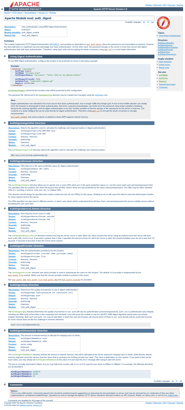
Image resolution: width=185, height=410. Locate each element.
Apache (7, 13)
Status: (8, 30)
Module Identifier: (13, 32)
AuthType (163, 78)
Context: (13, 137)
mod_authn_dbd (50, 280)
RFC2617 (54, 44)
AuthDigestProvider (165, 50)
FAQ (165, 5)
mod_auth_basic (94, 44)
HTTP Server (17, 13)
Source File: (10, 35)
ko (152, 22)
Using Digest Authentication (170, 36)
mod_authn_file (15, 275)
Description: (10, 27)
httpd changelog (165, 62)
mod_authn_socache (71, 280)
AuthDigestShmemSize (167, 54)
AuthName (163, 75)
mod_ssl (108, 49)
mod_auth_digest (19, 117)
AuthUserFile (45, 95)
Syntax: (12, 131)
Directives (158, 5)
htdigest (99, 95)
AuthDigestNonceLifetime (168, 47)
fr (148, 22)
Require (163, 81)
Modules (149, 5)
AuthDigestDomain (165, 45)
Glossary (171, 5)
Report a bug (164, 68)
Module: (12, 145)
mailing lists (173, 395)
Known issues (164, 65)
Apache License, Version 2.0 (30, 405)
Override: (13, 139)
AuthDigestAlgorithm (166, 43)
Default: (12, 134)
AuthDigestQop (164, 52)
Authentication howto (167, 84)
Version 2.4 (43, 13)
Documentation (30, 13)
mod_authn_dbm (19, 280)
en (144, 22)
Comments (163, 87)
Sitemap (180, 5)
